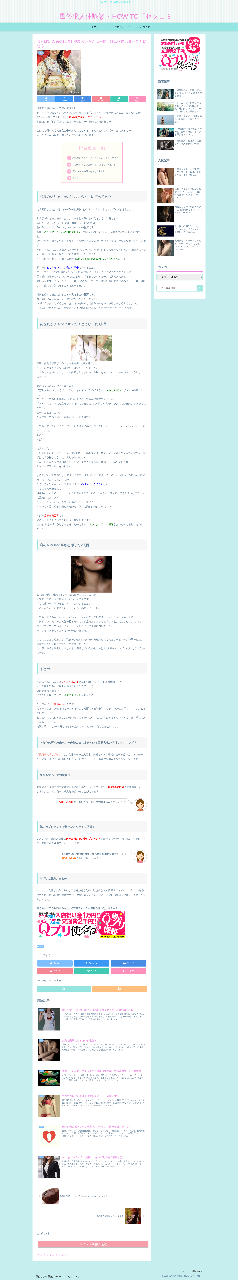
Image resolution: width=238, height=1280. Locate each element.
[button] (137, 99)
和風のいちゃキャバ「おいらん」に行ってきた (95, 158)
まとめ (75, 178)
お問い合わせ (197, 1271)
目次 (88, 148)
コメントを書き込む (93, 1244)
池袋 (41, 947)
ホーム (185, 1271)
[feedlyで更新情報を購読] (64, 989)
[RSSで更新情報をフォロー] (119, 989)
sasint (67, 92)
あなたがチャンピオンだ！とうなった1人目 (94, 164)
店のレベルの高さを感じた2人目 (88, 171)
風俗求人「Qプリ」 (50, 754)
